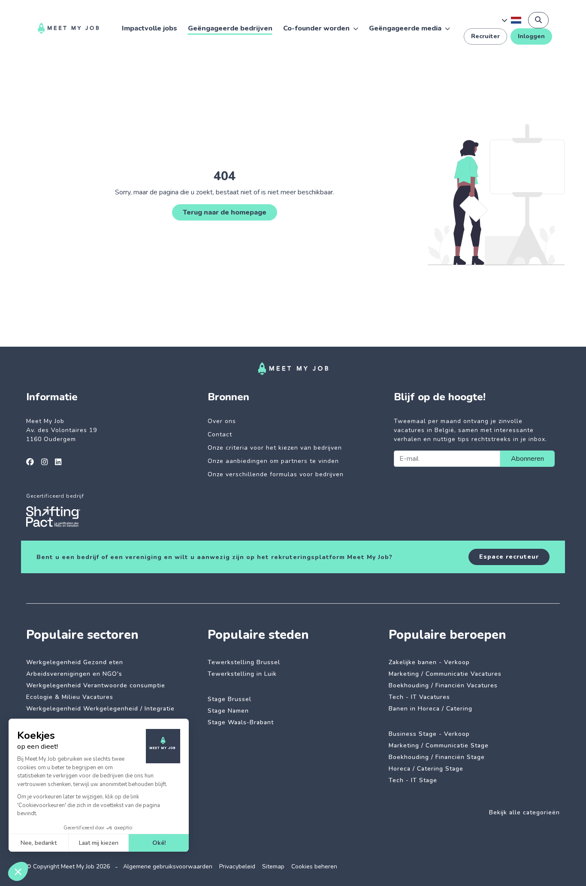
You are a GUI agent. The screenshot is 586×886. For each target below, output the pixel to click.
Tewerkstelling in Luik (242, 674)
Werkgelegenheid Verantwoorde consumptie (95, 685)
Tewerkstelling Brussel (244, 662)
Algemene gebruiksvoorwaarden (167, 866)
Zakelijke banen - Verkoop (429, 662)
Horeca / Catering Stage (426, 769)
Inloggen (531, 36)
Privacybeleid (237, 866)
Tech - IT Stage (413, 780)
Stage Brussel (229, 699)
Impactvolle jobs (149, 28)
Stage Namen (228, 711)
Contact (220, 434)
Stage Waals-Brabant (241, 722)
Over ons (222, 421)
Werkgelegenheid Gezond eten (74, 662)
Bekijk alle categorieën (524, 812)
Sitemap (273, 866)
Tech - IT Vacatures (419, 697)
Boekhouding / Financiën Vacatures (443, 685)
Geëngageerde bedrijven (230, 28)
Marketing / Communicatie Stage (439, 745)
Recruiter (485, 36)
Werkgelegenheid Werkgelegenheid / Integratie (100, 709)
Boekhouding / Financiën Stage (437, 757)
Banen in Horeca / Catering (430, 709)
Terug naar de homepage (224, 212)
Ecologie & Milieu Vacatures (69, 697)
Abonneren (527, 458)
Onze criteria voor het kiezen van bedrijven (275, 448)
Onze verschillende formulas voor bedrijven (276, 474)
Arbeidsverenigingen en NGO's (74, 674)
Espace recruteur (509, 557)
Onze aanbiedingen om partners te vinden (273, 461)
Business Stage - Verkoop (429, 734)
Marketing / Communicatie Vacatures (445, 674)
